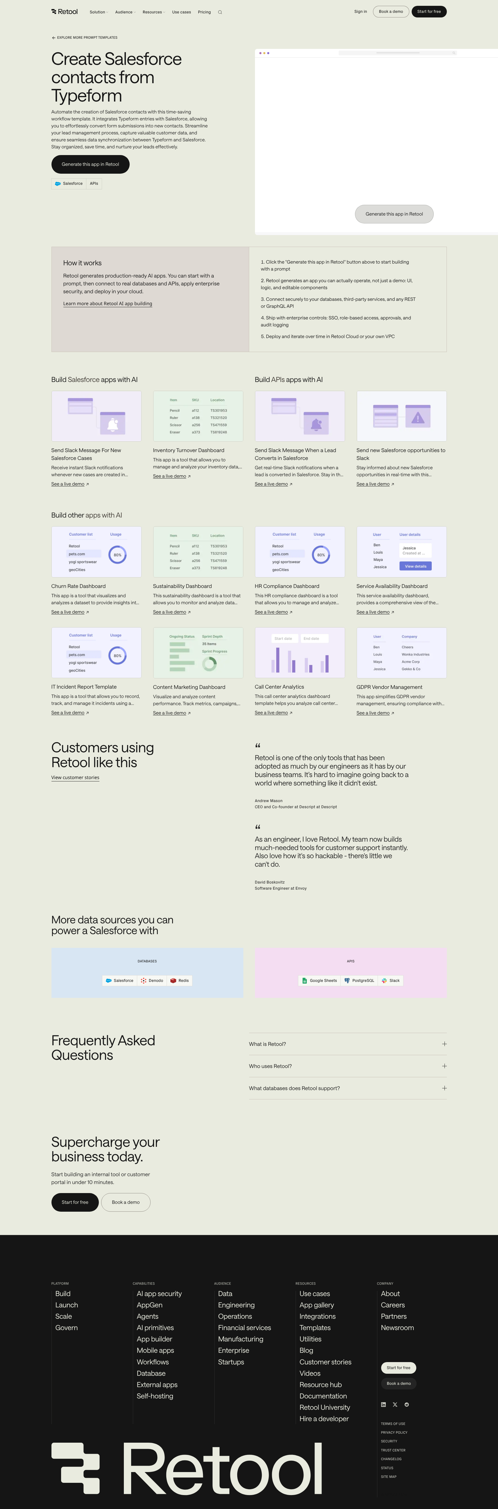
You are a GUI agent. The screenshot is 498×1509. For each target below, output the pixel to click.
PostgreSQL (363, 980)
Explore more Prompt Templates (87, 38)
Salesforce (123, 980)
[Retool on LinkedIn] (383, 1404)
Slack (394, 980)
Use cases (181, 12)
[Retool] (64, 11)
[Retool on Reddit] (406, 1404)
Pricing (204, 12)
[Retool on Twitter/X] (395, 1404)
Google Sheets (323, 980)
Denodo (156, 980)
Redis (184, 980)
